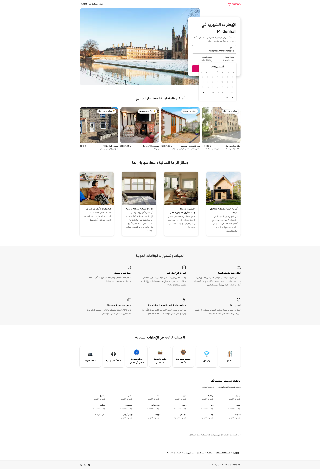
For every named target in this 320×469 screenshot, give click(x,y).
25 (218, 92)
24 (222, 92)
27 (208, 92)
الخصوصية (219, 465)
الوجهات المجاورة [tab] (208, 387)
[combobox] (214, 50)
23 (227, 92)
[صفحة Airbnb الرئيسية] (234, 4)
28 (203, 92)
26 (212, 92)
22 (232, 92)
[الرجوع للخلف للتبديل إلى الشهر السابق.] (232, 67)
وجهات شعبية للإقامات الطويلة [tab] (229, 387)
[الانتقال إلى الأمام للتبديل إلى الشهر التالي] (203, 67)
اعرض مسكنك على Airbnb (92, 4)
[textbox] (225, 60)
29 (232, 97)
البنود (211, 465)
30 (227, 97)
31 (222, 97)
